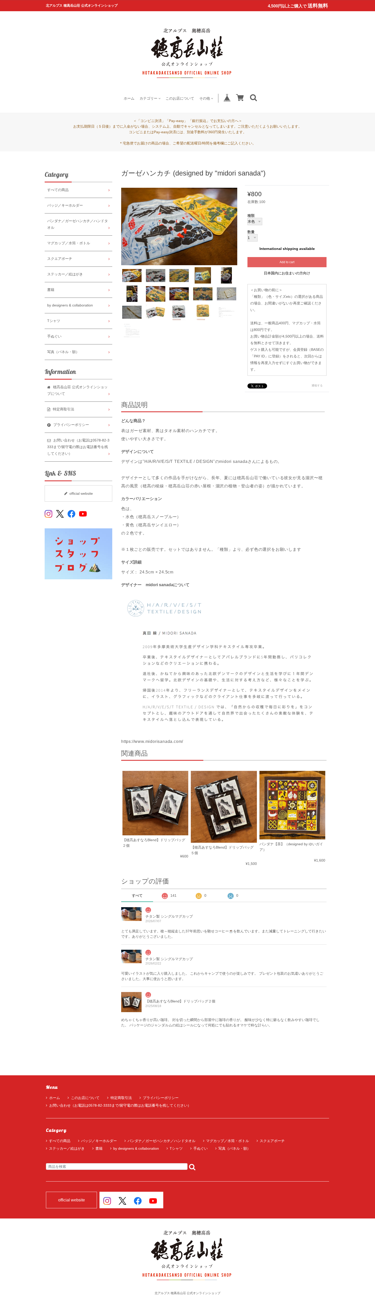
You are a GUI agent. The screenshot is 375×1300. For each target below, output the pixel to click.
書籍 (50, 290)
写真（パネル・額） (63, 352)
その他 (204, 98)
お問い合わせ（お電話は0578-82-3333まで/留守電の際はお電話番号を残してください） (120, 1105)
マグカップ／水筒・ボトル (68, 243)
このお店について (180, 98)
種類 (251, 216)
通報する (317, 385)
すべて (137, 895)
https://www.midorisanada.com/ (152, 741)
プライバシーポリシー (161, 1098)
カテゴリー (148, 98)
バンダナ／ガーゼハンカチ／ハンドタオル (77, 224)
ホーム (129, 98)
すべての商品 (58, 190)
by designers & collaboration (70, 305)
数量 (251, 232)
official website (81, 493)
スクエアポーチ (59, 259)
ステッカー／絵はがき (65, 274)
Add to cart (287, 262)
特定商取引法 (121, 1098)
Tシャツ (53, 321)
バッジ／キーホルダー (65, 205)
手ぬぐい (54, 336)
